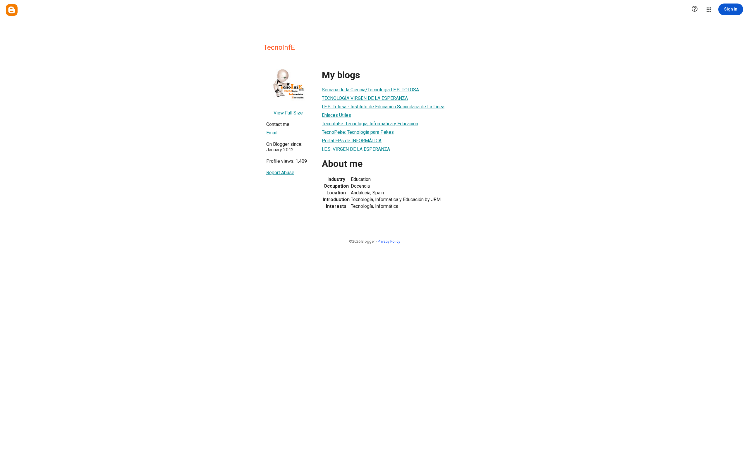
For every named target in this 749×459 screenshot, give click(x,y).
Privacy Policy (389, 241)
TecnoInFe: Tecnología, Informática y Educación (370, 123)
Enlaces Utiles (336, 115)
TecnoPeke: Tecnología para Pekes (358, 132)
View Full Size (288, 113)
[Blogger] (12, 10)
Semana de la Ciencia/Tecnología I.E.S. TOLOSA (370, 90)
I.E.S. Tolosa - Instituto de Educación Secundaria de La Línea (383, 106)
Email (271, 133)
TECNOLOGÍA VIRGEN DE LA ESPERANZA (365, 98)
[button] (695, 9)
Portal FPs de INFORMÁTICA (352, 140)
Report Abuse (280, 172)
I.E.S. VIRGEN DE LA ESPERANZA (356, 149)
